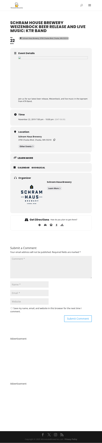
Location (23, 132)
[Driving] (45, 225)
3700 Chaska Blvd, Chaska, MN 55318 (34, 140)
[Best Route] (39, 225)
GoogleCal (38, 167)
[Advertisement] (51, 359)
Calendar (23, 167)
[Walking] (56, 225)
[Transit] (51, 225)
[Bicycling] (62, 225)
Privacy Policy (71, 439)
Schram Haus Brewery (30, 136)
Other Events (26, 146)
